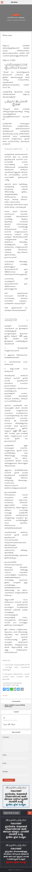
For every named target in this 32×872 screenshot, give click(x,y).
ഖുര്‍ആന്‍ (5, 695)
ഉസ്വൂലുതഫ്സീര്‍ (16, 14)
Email (4, 763)
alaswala (22, 869)
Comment (6, 737)
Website (5, 772)
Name (4, 755)
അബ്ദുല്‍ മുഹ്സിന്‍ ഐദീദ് (19, 20)
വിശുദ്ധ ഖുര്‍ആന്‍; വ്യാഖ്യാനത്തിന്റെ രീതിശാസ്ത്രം (15, 705)
